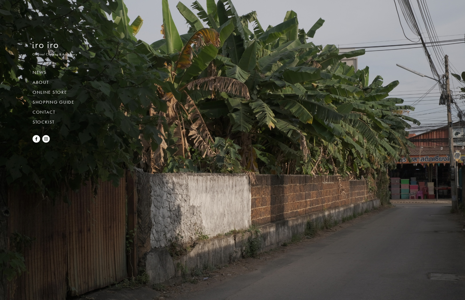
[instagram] (46, 141)
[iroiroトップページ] (55, 52)
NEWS (40, 72)
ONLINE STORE (50, 92)
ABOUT (41, 82)
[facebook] (36, 141)
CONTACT (44, 112)
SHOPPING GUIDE (53, 102)
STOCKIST (44, 122)
